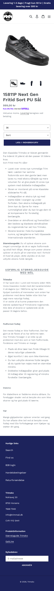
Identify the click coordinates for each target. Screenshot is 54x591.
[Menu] (49, 16)
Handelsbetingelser (16, 472)
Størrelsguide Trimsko (17, 535)
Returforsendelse (15, 480)
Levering (24, 113)
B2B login (11, 465)
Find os (9, 457)
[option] (13, 83)
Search (9, 450)
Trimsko (30, 582)
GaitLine (10, 541)
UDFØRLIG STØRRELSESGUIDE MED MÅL (27, 271)
